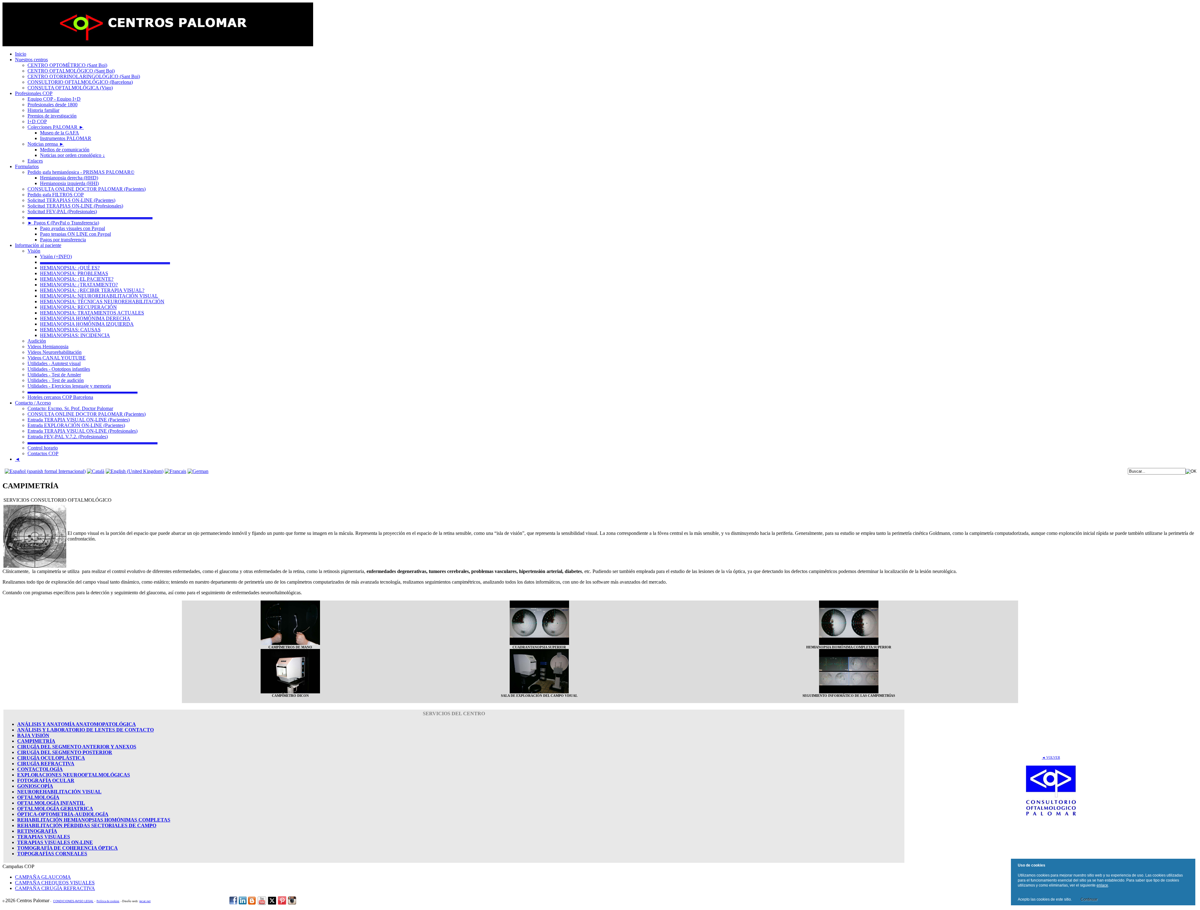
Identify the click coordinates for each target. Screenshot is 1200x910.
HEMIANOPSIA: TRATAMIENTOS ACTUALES (92, 312)
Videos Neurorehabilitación (55, 352)
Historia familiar (43, 110)
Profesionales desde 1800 (53, 104)
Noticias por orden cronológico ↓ (72, 155)
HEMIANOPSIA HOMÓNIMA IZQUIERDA (87, 324)
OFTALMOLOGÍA (38, 797)
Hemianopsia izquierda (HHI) (69, 183)
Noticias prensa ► (46, 144)
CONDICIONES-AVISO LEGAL (73, 901)
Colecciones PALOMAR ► (56, 127)
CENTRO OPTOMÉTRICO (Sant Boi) (67, 65)
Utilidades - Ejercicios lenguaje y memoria (69, 386)
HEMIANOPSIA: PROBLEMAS (74, 273)
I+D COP (37, 121)
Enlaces (35, 160)
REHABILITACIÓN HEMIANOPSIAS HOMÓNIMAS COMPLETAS (93, 819)
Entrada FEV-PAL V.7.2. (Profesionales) (68, 436)
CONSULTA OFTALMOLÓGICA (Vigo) (70, 87)
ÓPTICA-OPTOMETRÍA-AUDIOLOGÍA (62, 814)
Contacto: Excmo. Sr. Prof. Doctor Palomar (70, 408)
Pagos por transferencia (63, 239)
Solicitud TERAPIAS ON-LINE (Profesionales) (75, 206)
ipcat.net (145, 901)
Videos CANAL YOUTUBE (57, 357)
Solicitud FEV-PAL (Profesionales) (62, 211)
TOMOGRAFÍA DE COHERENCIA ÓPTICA (67, 848)
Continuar (1089, 899)
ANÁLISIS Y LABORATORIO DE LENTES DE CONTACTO (85, 729)
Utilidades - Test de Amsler (54, 374)
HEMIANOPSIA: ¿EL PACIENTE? (76, 279)
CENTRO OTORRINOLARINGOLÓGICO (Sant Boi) (84, 76)
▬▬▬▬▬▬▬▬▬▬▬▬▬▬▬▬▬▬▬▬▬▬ (83, 391)
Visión (34, 251)
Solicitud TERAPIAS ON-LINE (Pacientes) (71, 200)
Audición (37, 341)
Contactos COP (43, 453)
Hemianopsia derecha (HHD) (69, 177)
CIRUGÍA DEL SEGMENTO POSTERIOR (64, 752)
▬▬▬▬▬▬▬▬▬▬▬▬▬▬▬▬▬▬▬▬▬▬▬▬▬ (90, 217)
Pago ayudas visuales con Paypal (72, 228)
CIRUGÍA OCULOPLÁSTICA (51, 758)
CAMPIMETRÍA (36, 741)
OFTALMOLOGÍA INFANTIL (51, 803)
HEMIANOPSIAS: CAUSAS (70, 329)
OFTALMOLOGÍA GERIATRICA (55, 808)
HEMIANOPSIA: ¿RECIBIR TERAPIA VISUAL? (92, 290)
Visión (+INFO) (56, 256)
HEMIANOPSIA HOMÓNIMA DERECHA (85, 318)
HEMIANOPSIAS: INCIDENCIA (75, 335)
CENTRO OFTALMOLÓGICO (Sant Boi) (71, 70)
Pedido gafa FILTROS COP (56, 194)
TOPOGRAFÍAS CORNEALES (52, 853)
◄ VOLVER (1051, 757)
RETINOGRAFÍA (37, 831)
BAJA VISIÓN (33, 735)
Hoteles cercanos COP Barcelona (60, 397)
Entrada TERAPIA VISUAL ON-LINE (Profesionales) (83, 431)
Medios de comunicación (64, 149)
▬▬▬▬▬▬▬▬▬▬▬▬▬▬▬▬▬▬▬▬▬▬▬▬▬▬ (105, 262)
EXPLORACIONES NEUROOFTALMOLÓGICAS (73, 774)
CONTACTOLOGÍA (40, 769)
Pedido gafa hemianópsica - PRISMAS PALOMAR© (81, 172)
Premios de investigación (52, 115)
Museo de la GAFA (59, 132)
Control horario (43, 447)
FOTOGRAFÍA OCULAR (45, 780)
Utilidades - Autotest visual (54, 363)
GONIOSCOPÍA (35, 786)
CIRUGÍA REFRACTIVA (45, 763)
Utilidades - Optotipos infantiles (59, 369)
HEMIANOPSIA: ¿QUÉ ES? (70, 267)
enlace (1102, 885)
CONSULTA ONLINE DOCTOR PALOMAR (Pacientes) (87, 189)
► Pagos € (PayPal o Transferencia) (63, 222)
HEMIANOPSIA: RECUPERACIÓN (78, 307)
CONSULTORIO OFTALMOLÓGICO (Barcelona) (80, 82)
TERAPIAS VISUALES (43, 836)
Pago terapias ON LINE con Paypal (75, 234)
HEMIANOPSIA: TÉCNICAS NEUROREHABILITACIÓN (102, 301)
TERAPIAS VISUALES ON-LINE (55, 842)
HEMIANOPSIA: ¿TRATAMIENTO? (79, 284)
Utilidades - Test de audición (56, 380)
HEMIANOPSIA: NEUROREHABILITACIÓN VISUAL (99, 296)
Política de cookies (108, 901)
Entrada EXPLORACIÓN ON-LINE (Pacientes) (76, 425)
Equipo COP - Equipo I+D (54, 99)
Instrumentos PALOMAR (65, 138)
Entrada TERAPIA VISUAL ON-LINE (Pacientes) (79, 419)
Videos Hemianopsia (48, 346)
